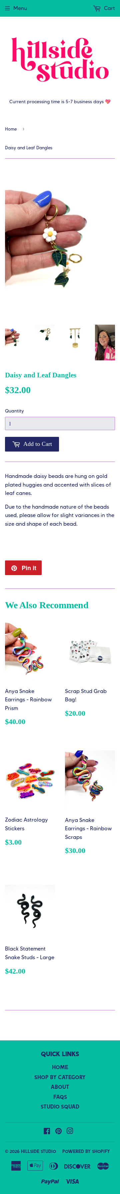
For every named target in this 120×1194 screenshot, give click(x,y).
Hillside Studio (38, 1152)
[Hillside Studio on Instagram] (70, 1132)
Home (11, 129)
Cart (109, 8)
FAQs (60, 1097)
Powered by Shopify (86, 1152)
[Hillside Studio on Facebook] (46, 1132)
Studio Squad (60, 1107)
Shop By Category (60, 1077)
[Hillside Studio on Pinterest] (58, 1132)
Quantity (14, 411)
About (60, 1087)
